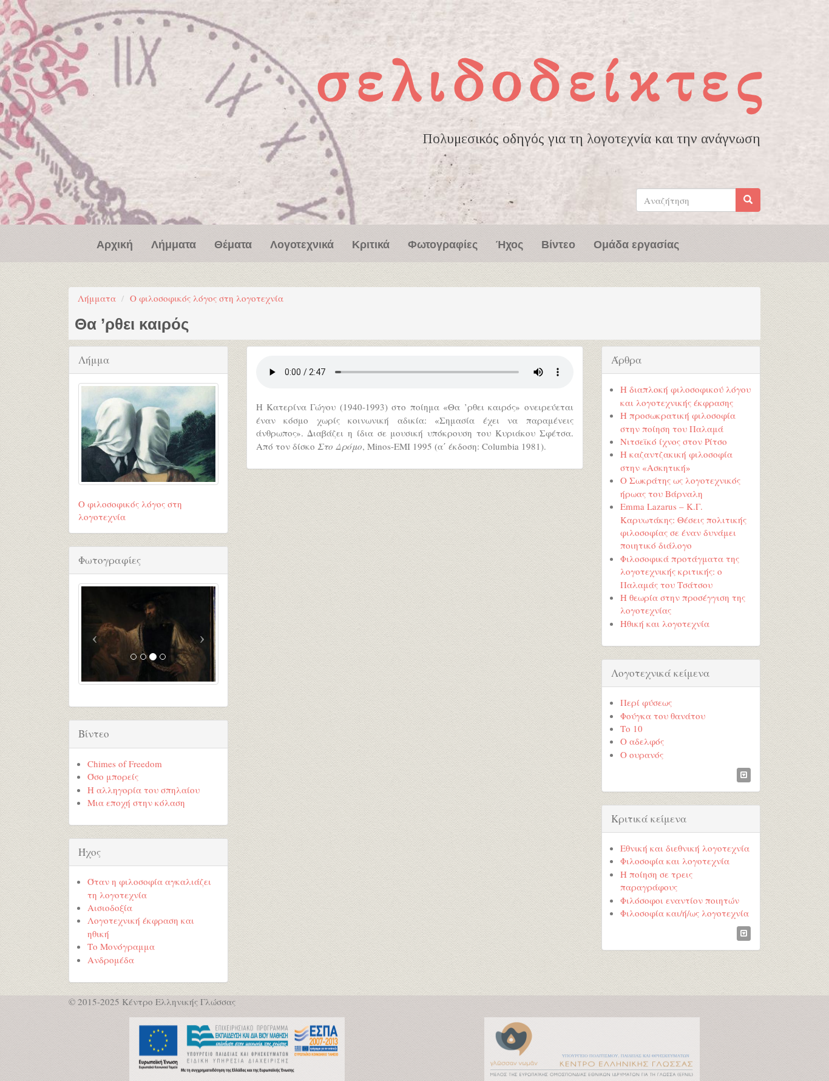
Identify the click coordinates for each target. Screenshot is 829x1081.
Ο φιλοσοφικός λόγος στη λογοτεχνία (206, 298)
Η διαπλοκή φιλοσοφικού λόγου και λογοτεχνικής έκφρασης (685, 395)
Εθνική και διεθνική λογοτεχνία (684, 848)
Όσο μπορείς (112, 776)
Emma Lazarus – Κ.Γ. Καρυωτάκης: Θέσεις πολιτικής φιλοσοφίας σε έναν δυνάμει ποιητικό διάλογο (683, 525)
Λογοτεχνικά (302, 243)
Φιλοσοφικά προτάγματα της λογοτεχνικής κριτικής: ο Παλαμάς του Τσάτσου (679, 571)
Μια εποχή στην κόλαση (136, 802)
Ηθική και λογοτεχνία (664, 623)
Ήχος (509, 243)
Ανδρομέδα (110, 960)
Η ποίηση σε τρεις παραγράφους (656, 880)
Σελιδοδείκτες (543, 80)
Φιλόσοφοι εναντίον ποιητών (679, 900)
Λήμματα (173, 243)
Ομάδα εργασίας (636, 243)
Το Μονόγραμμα (121, 946)
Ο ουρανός (641, 754)
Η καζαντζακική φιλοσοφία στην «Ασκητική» (676, 460)
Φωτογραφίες (443, 243)
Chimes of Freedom (124, 763)
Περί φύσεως (646, 702)
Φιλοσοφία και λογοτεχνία (674, 861)
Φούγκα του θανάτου (662, 716)
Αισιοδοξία (109, 907)
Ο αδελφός (642, 741)
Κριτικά (371, 243)
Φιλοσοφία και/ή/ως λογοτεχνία (684, 913)
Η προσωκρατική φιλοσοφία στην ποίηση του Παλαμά (678, 421)
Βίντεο (558, 243)
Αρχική (114, 243)
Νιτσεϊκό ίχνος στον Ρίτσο (673, 441)
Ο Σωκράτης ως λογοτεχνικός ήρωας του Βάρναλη (680, 486)
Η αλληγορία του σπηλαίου (143, 790)
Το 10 (631, 728)
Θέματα (233, 243)
